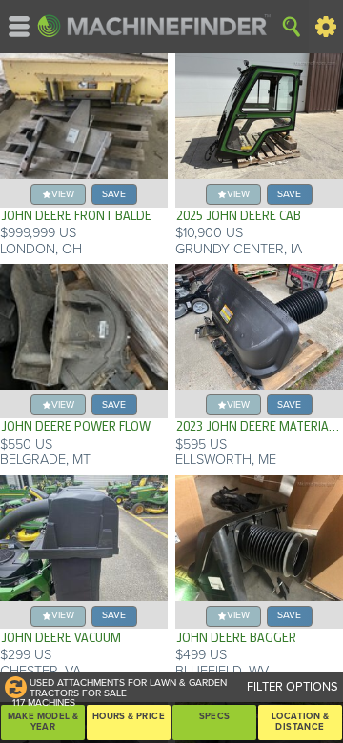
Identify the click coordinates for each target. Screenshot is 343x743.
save (114, 194)
